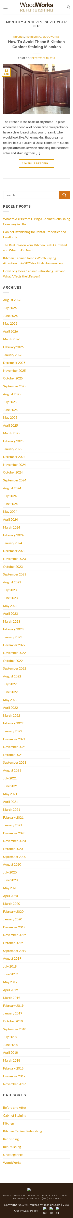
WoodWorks (51, 37)
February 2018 (13, 1068)
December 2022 (14, 645)
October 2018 (13, 1021)
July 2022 (10, 684)
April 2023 (10, 613)
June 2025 (10, 410)
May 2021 (10, 794)
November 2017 (14, 1084)
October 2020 (13, 849)
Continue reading (36, 163)
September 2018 (14, 1029)
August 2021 (12, 770)
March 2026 (11, 339)
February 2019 (13, 1005)
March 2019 (11, 997)
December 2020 (14, 833)
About (64, 1195)
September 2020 (14, 856)
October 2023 (13, 566)
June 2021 (10, 786)
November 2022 (14, 653)
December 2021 (14, 739)
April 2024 (10, 519)
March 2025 (11, 433)
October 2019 (13, 943)
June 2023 (10, 598)
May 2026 (10, 323)
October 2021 (13, 754)
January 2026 (12, 355)
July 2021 (10, 778)
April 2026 (10, 331)
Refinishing (33, 37)
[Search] (68, 7)
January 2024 (12, 543)
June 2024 (10, 504)
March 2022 (11, 715)
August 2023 (12, 582)
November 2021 (14, 747)
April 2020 (10, 896)
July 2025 (10, 402)
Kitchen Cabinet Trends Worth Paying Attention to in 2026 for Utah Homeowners (33, 260)
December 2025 (14, 362)
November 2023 (14, 558)
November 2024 (14, 464)
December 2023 (14, 551)
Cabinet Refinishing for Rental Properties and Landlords (34, 234)
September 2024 (14, 480)
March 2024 (11, 527)
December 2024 (14, 456)
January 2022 (12, 731)
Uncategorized (13, 1154)
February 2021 (13, 817)
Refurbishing (12, 1147)
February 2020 (13, 911)
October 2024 (13, 472)
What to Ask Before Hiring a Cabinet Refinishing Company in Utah (36, 221)
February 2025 (13, 441)
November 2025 (14, 370)
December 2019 (14, 927)
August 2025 (12, 394)
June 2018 (10, 1045)
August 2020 (12, 864)
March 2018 (11, 1060)
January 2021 (12, 825)
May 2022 (10, 700)
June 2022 (10, 692)
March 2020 (11, 903)
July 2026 (10, 308)
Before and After (14, 1107)
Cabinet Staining (14, 1115)
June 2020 (10, 880)
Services (34, 1195)
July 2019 (10, 966)
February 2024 (13, 535)
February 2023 (13, 629)
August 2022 (12, 676)
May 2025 (10, 417)
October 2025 (13, 378)
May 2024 (10, 511)
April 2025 (10, 425)
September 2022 (14, 668)
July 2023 (10, 590)
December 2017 (14, 1076)
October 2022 (13, 660)
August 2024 (12, 488)
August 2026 (12, 300)
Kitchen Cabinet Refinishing (22, 1131)
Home (7, 1195)
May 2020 (10, 888)
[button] (5, 7)
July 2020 (10, 872)
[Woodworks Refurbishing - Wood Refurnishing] (36, 7)
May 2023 (10, 606)
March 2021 (11, 809)
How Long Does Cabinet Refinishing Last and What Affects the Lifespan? (34, 273)
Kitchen (18, 37)
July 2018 (10, 1037)
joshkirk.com (52, 1204)
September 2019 (14, 951)
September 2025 (14, 386)
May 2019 (10, 982)
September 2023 (14, 574)
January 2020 (12, 919)
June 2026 (10, 316)
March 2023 (11, 621)
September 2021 (14, 762)
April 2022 (10, 707)
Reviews (19, 1198)
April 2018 (10, 1052)
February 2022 (13, 723)
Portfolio (49, 1195)
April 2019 (10, 990)
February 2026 (13, 347)
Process (19, 1195)
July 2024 (10, 496)
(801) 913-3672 (51, 1198)
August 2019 (12, 958)
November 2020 (14, 841)
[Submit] (64, 195)
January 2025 (12, 449)
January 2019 (12, 1013)
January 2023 (12, 637)
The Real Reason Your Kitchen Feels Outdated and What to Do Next (35, 247)
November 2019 (14, 935)
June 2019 (10, 974)
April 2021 (10, 801)
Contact (33, 1198)
